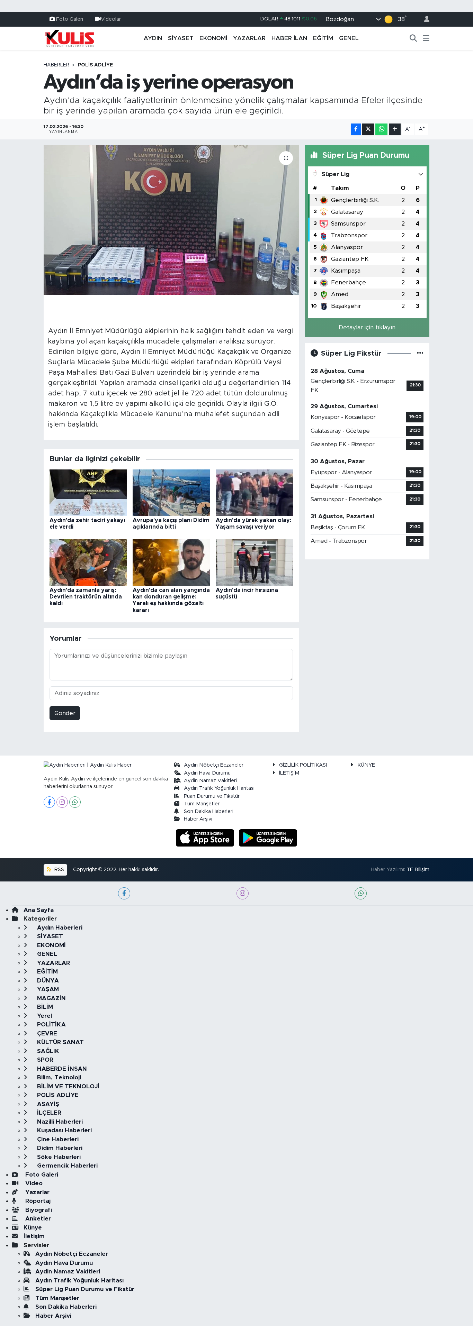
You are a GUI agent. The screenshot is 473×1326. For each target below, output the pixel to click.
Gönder (64, 713)
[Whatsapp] (75, 802)
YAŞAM (47, 989)
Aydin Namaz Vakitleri (210, 780)
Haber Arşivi (198, 819)
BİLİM (44, 1007)
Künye (33, 1228)
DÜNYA (47, 981)
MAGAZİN (50, 998)
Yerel (43, 1016)
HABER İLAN (289, 38)
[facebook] (124, 893)
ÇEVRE (46, 1033)
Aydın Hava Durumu (207, 773)
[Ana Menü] (426, 38)
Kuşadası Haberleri (63, 1130)
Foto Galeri (69, 18)
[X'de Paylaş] (368, 129)
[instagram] (243, 893)
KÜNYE (366, 765)
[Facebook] (49, 802)
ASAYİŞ (47, 1104)
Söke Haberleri (58, 1157)
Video (33, 1183)
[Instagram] (62, 802)
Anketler (37, 1219)
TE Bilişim (418, 869)
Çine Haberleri (57, 1139)
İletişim (34, 1236)
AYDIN (153, 38)
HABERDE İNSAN (61, 1069)
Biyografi (38, 1210)
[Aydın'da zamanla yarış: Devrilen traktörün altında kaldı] (88, 562)
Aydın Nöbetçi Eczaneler (213, 765)
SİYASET (181, 38)
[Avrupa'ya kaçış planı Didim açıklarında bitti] (171, 492)
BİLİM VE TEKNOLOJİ (67, 1086)
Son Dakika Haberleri (208, 811)
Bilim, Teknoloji (58, 1077)
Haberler (56, 65)
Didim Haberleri (58, 1148)
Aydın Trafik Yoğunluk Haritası (219, 788)
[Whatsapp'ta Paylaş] (381, 129)
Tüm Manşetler (202, 803)
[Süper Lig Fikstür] (420, 353)
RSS (58, 869)
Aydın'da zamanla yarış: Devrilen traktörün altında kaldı (86, 596)
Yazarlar (37, 1192)
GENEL (349, 38)
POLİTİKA (50, 1024)
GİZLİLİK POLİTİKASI (303, 765)
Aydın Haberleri (58, 928)
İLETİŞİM (289, 773)
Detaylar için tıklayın (367, 327)
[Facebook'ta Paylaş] (356, 129)
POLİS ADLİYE (95, 65)
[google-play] (268, 837)
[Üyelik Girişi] (423, 19)
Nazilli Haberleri (59, 1122)
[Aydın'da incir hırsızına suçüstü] (254, 562)
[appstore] (206, 837)
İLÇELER (48, 1113)
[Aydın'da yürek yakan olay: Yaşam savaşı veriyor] (254, 492)
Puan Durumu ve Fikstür (212, 796)
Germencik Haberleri (66, 1166)
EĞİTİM (323, 38)
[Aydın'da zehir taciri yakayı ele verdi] (88, 492)
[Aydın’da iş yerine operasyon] (171, 220)
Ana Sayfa (39, 910)
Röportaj (37, 1201)
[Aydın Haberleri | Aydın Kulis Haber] (70, 38)
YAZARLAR (249, 38)
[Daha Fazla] (395, 129)
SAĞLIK (47, 1051)
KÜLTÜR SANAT (59, 1042)
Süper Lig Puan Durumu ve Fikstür (84, 1289)
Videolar (111, 18)
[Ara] (413, 38)
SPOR (44, 1060)
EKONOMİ (213, 38)
